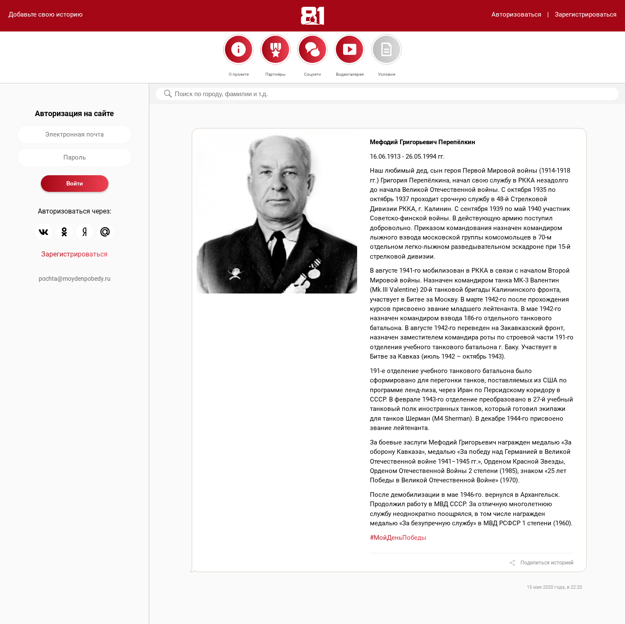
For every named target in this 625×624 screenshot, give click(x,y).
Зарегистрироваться (585, 14)
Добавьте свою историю (45, 14)
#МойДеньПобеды (398, 537)
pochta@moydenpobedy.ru (75, 278)
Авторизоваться (516, 14)
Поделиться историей (547, 563)
